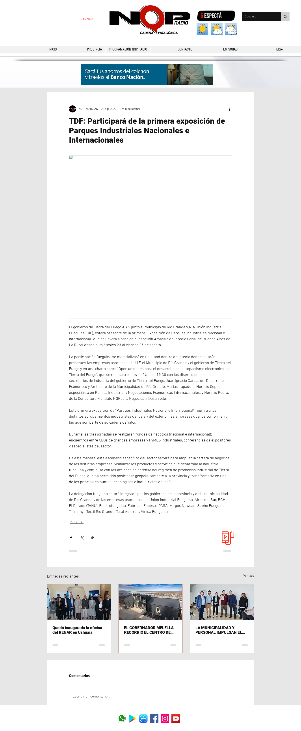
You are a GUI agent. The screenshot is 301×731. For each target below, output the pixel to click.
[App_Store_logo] (143, 718)
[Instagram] (165, 718)
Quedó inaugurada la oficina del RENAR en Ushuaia (77, 630)
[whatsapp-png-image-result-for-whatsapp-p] (121, 718)
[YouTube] (175, 718)
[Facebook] (154, 718)
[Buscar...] (285, 16)
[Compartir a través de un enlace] (93, 537)
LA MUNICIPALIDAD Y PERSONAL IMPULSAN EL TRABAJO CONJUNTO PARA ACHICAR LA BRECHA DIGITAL (220, 630)
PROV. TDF (77, 522)
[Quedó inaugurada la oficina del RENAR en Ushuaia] (79, 602)
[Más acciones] (229, 109)
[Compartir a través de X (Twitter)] (82, 537)
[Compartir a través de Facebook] (71, 537)
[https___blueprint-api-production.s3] (132, 718)
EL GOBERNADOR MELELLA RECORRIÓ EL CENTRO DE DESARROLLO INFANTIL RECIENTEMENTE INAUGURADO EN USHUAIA (149, 630)
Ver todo (248, 576)
